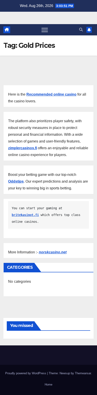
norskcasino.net (53, 252)
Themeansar (83, 373)
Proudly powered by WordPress (26, 373)
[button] (81, 30)
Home (48, 384)
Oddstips (16, 181)
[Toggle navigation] (45, 30)
